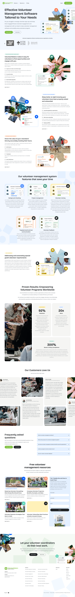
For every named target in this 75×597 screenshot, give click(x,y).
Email (51, 503)
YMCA (67, 577)
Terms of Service (46, 592)
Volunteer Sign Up (28, 583)
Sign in (61, 3)
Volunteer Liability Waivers (42, 576)
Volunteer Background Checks (30, 571)
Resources (57, 567)
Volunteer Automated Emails (42, 569)
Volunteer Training (41, 585)
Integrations (68, 578)
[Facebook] (6, 592)
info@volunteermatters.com (11, 444)
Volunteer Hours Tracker (29, 576)
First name (52, 492)
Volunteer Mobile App (28, 578)
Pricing (27, 3)
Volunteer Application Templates (30, 569)
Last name (52, 498)
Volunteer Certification (41, 571)
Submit (59, 509)
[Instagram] (8, 592)
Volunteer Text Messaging (29, 585)
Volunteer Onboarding (41, 578)
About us (67, 572)
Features (26, 567)
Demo (67, 569)
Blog (56, 569)
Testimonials (68, 575)
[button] (16, 3)
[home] (7, 3)
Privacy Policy (52, 592)
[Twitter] (5, 592)
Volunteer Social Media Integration (43, 583)
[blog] (15, 481)
